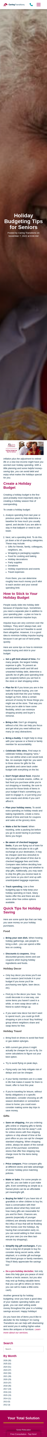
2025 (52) (7, 1364)
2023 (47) (7, 1370)
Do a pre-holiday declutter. (20, 1271)
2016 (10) (7, 1392)
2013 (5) (6, 1402)
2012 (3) (6, 1405)
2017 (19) (7, 1389)
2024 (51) (7, 1367)
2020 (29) (7, 1379)
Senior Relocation (23, 1430)
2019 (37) (7, 1383)
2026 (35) (7, 1360)
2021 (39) (7, 1376)
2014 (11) (7, 1398)
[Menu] (38, 4)
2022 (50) (7, 1373)
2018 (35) (7, 1386)
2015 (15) (7, 1395)
